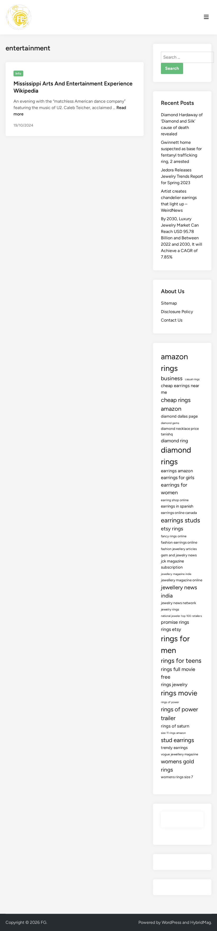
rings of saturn (175, 726)
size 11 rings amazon (173, 733)
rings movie (179, 693)
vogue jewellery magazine (179, 754)
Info (18, 73)
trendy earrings (174, 747)
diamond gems (170, 423)
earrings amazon (177, 470)
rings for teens (181, 660)
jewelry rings (170, 609)
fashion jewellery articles (179, 549)
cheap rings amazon (176, 404)
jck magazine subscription (172, 564)
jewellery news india (179, 591)
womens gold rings (177, 765)
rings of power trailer (179, 714)
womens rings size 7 (177, 777)
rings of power (170, 702)
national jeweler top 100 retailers (181, 616)
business (172, 378)
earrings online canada (179, 512)
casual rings (192, 379)
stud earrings (177, 740)
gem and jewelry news (179, 555)
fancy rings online (174, 536)
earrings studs (180, 520)
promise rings (175, 622)
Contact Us (171, 320)
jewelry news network (178, 603)
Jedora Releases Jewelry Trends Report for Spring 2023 (182, 176)
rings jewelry (174, 684)
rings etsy (171, 629)
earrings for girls (177, 477)
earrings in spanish (177, 506)
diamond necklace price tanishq (180, 431)
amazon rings (174, 362)
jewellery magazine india (176, 574)
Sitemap (169, 303)
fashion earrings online (179, 542)
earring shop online (175, 500)
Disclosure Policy (177, 311)
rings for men (175, 644)
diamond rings (176, 455)
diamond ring (174, 440)
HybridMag (200, 922)
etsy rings (172, 529)
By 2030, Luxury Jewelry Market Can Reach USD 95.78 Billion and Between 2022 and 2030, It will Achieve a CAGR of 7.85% (181, 237)
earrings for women (174, 489)
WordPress (171, 922)
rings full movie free (178, 673)
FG (43, 922)
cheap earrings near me (180, 389)
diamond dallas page (179, 416)
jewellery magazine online (181, 580)
